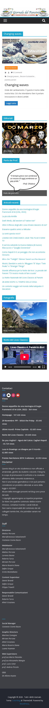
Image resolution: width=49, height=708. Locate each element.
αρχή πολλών (9, 330)
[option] (24, 138)
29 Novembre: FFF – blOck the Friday (18, 420)
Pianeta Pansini (11, 68)
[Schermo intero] (43, 367)
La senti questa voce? (11, 233)
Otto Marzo (8, 151)
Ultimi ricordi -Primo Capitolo (15, 429)
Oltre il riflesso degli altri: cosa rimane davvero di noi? (24, 225)
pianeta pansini (10, 80)
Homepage (7, 415)
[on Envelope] (9, 395)
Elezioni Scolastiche (27, 76)
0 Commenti (17, 72)
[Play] (5, 367)
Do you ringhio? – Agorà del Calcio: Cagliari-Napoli (24, 440)
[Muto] (39, 367)
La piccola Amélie (9, 216)
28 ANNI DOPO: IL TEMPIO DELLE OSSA (19, 282)
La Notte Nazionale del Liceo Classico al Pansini (22, 277)
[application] (24, 357)
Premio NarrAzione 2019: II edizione (18, 458)
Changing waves (13, 76)
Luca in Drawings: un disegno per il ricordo (21, 449)
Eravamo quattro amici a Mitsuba (16, 229)
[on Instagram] (13, 395)
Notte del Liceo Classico (13, 435)
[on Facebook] (4, 395)
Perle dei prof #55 (11, 193)
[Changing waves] (24, 51)
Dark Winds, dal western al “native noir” (18, 220)
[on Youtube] (18, 395)
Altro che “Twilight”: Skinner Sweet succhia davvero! (23, 259)
